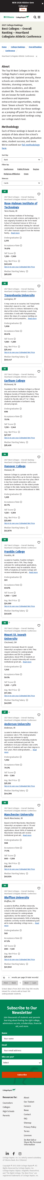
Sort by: (5, 155)
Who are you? (8, 1057)
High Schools (8, 1111)
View (23, 9)
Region (36, 169)
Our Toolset (29, 1102)
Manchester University (19, 814)
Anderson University (17, 724)
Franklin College (14, 551)
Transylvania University (19, 295)
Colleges (6, 1107)
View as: (5, 178)
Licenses (28, 1135)
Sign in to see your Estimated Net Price (19, 267)
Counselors (8, 1103)
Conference (10, 51)
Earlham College (14, 380)
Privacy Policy (30, 1127)
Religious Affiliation (12, 174)
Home (4, 47)
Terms (26, 1131)
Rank (6, 160)
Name (4, 1033)
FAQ (25, 1118)
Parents (6, 1115)
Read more (15, 233)
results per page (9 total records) (25, 977)
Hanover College (15, 466)
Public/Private (23, 169)
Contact (27, 1114)
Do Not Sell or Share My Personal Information (32, 1142)
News (26, 1110)
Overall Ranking (35, 47)
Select (6, 1062)
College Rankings (18, 47)
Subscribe (22, 1075)
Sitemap (27, 1123)
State (26, 174)
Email (4, 1045)
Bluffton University (16, 897)
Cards (6, 183)
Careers (27, 1106)
